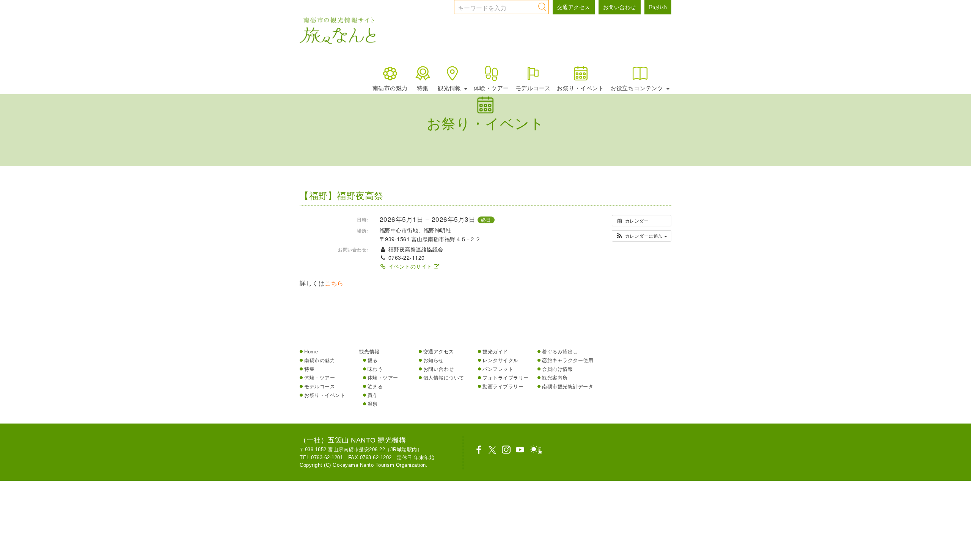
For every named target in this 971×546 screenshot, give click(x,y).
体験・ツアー (491, 88)
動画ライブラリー (502, 386)
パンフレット (497, 369)
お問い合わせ (619, 7)
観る (373, 360)
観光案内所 (555, 378)
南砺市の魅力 (390, 88)
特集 (423, 88)
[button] (641, 236)
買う (373, 395)
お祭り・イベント (580, 88)
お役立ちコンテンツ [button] (637, 88)
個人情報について (443, 378)
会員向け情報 (557, 369)
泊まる (375, 386)
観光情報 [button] (450, 88)
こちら (334, 283)
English (658, 7)
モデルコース (533, 88)
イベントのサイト (410, 266)
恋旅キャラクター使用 (567, 360)
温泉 (373, 404)
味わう (375, 369)
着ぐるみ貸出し (560, 352)
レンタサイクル (500, 360)
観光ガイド (495, 352)
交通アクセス (573, 7)
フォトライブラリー (505, 378)
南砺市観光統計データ (567, 386)
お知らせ (433, 360)
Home (311, 352)
